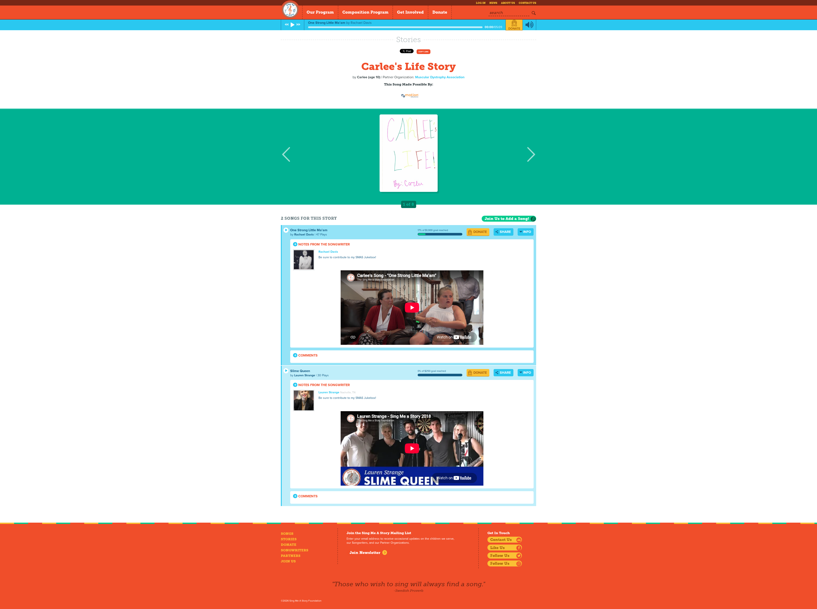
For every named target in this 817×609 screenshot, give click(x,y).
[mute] (529, 25)
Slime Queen (300, 371)
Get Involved (410, 12)
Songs (287, 534)
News (493, 2)
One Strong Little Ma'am (308, 230)
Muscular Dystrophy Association (439, 77)
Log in (481, 2)
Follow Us (499, 555)
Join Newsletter (365, 552)
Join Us (288, 561)
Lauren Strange (304, 375)
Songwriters (294, 550)
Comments (307, 355)
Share (505, 232)
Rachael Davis (304, 234)
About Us (508, 2)
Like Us (497, 547)
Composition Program (365, 12)
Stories (289, 539)
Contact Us (527, 2)
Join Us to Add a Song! (507, 218)
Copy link (423, 52)
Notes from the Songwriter (323, 244)
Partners (290, 556)
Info (527, 232)
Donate (439, 12)
